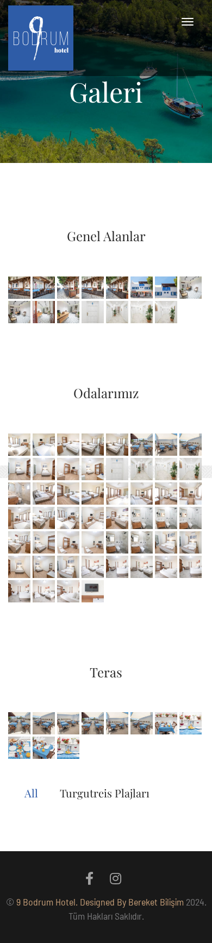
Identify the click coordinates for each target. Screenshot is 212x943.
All (31, 792)
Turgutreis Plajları (104, 792)
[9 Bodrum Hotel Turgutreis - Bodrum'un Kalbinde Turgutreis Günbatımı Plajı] (40, 38)
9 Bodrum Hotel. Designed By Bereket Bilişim (100, 902)
